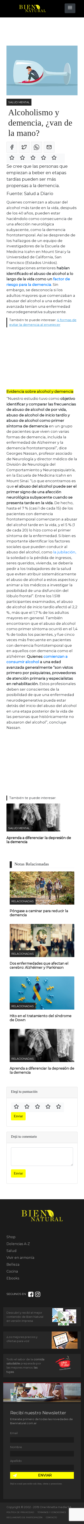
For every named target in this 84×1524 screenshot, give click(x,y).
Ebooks (12, 1278)
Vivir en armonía (20, 1258)
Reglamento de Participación (24, 1517)
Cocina (12, 1271)
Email (14, 1433)
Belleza (12, 1264)
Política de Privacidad (20, 1512)
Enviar (18, 1116)
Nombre (16, 1447)
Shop (11, 1237)
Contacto (51, 1517)
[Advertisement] (40, 31)
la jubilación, (64, 552)
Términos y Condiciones (51, 1512)
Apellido (16, 1460)
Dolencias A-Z (18, 1244)
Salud (11, 1251)
